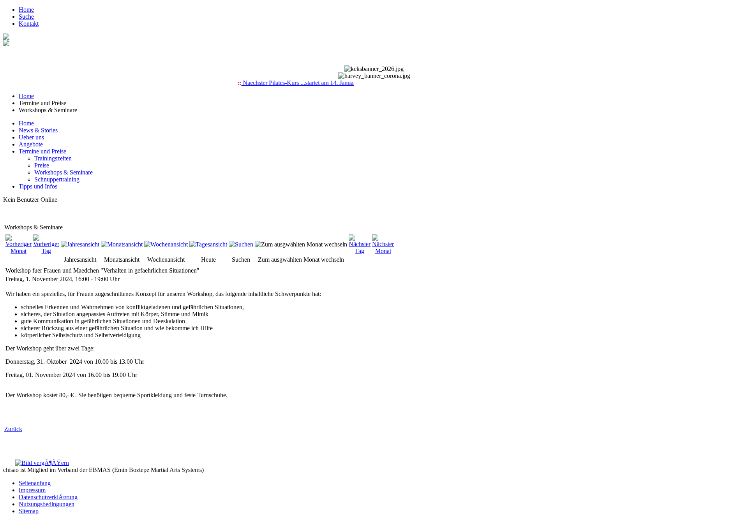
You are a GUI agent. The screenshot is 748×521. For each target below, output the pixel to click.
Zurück (13, 429)
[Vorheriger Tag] (46, 251)
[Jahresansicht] (80, 244)
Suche (26, 16)
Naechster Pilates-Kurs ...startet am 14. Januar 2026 (301, 82)
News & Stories (38, 130)
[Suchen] (241, 244)
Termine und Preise (42, 151)
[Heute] (208, 244)
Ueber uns (31, 137)
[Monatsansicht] (122, 244)
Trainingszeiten (53, 158)
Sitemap (29, 511)
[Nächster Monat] (383, 251)
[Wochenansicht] (166, 244)
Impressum (32, 490)
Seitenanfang (35, 483)
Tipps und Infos (38, 186)
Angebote (31, 144)
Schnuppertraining (56, 179)
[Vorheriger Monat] (18, 251)
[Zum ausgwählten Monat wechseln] (301, 244)
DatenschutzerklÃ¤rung (48, 497)
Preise (41, 165)
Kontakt (29, 23)
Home (26, 9)
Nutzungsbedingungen (46, 504)
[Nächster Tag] (359, 251)
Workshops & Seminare (63, 172)
